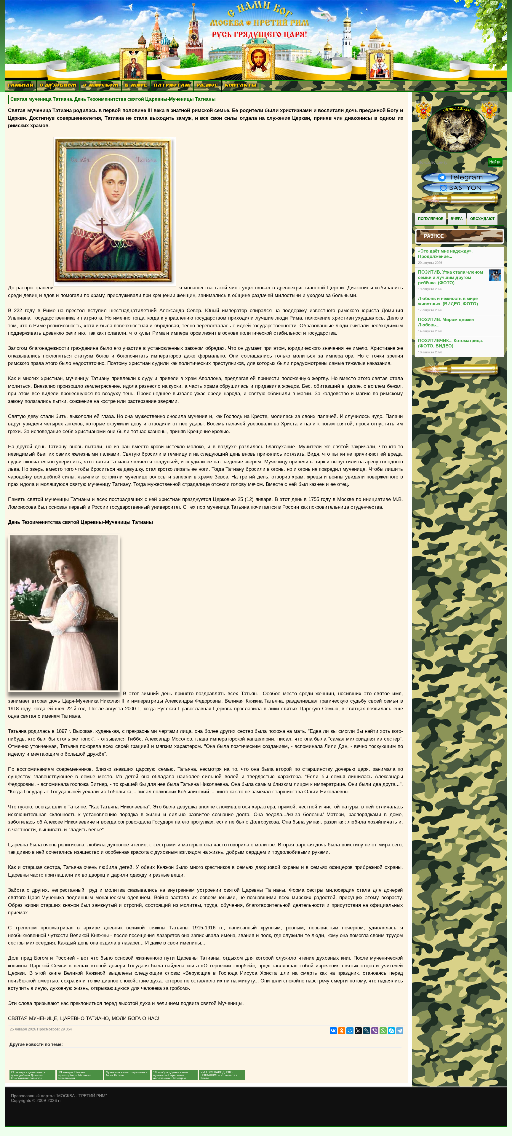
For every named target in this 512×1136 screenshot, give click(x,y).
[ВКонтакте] (333, 1030)
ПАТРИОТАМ (172, 86)
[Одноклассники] (341, 1030)
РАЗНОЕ (207, 86)
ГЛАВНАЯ (20, 86)
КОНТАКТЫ (241, 86)
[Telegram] (399, 1030)
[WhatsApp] (383, 1030)
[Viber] (374, 1030)
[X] (358, 1030)
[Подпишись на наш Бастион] (461, 191)
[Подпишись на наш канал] (461, 181)
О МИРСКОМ (100, 86)
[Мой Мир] (349, 1030)
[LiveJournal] (366, 1030)
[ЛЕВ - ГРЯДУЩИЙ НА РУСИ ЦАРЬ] (456, 152)
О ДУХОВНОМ (58, 86)
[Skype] (391, 1030)
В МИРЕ (136, 86)
